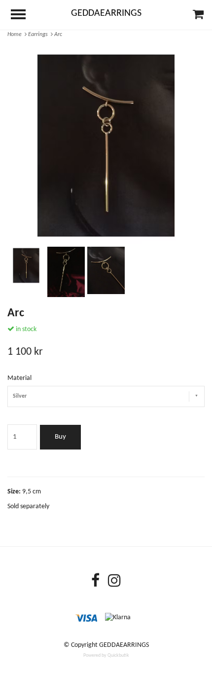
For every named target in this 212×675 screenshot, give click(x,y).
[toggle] (23, 15)
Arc (59, 35)
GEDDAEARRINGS (106, 13)
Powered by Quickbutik (106, 655)
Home (16, 35)
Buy (60, 437)
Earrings (39, 35)
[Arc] (106, 145)
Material (19, 378)
